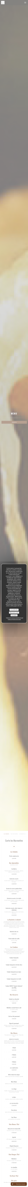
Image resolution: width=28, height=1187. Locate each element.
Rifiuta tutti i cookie (14, 612)
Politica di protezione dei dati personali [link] (14, 617)
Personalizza (14, 615)
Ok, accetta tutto (14, 609)
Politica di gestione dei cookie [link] (14, 619)
